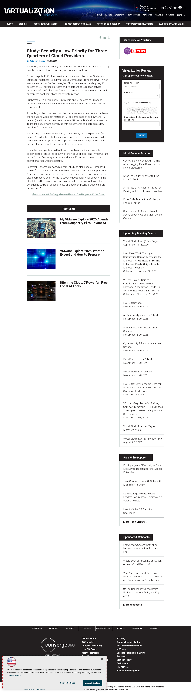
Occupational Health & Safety (131, 653)
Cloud (10, 24)
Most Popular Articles (136, 153)
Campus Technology (92, 645)
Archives (70, 628)
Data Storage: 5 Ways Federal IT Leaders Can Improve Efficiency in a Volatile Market (142, 497)
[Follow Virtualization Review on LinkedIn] (162, 7)
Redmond (121, 656)
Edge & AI (23, 24)
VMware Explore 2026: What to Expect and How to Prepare (82, 252)
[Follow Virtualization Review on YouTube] (180, 7)
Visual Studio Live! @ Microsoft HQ (142, 438)
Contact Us (37, 628)
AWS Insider (88, 642)
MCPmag (121, 649)
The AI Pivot (122, 667)
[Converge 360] (58, 646)
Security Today (124, 660)
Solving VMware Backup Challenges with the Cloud (68, 194)
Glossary (154, 628)
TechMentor (123, 663)
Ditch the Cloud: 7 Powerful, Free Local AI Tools (84, 284)
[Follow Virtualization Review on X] (166, 7)
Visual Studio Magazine (128, 670)
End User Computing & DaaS (77, 24)
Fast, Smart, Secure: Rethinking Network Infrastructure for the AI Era (141, 548)
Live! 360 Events (89, 649)
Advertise (147, 15)
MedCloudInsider (90, 653)
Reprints (120, 628)
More (179, 15)
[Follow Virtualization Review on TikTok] (170, 7)
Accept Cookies (92, 683)
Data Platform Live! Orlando (138, 359)
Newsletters (133, 15)
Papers (108, 15)
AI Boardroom (89, 638)
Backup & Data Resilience (171, 24)
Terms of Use (124, 686)
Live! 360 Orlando (132, 302)
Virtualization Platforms (139, 24)
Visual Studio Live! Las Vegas (139, 426)
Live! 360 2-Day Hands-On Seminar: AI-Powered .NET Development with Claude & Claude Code (143, 387)
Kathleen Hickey (37, 61)
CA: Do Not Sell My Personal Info (148, 686)
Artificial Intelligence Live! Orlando (141, 315)
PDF (97, 79)
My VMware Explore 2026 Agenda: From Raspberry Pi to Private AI (84, 221)
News (29, 44)
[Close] (102, 659)
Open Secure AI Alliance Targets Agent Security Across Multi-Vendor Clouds (143, 215)
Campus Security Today (128, 642)
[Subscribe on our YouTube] (133, 53)
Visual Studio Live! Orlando (137, 371)
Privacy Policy (145, 103)
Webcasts (119, 15)
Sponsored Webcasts (136, 537)
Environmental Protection (129, 645)
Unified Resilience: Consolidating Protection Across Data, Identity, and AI (141, 592)
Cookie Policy (14, 675)
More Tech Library (134, 521)
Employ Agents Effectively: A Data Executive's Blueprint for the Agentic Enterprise (142, 469)
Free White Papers (134, 457)
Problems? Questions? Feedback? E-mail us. (106, 689)
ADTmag (121, 638)
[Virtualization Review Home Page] (31, 13)
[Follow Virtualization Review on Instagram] (175, 7)
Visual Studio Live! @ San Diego (140, 241)
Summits (170, 15)
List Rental (137, 628)
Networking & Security (108, 24)
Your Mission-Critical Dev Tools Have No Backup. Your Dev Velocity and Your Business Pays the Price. (142, 577)
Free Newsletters (103, 628)
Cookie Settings (67, 683)
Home (99, 15)
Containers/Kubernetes (45, 24)
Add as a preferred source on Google (148, 8)
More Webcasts (132, 604)
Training (159, 15)
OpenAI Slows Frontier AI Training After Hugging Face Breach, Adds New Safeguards (141, 164)
